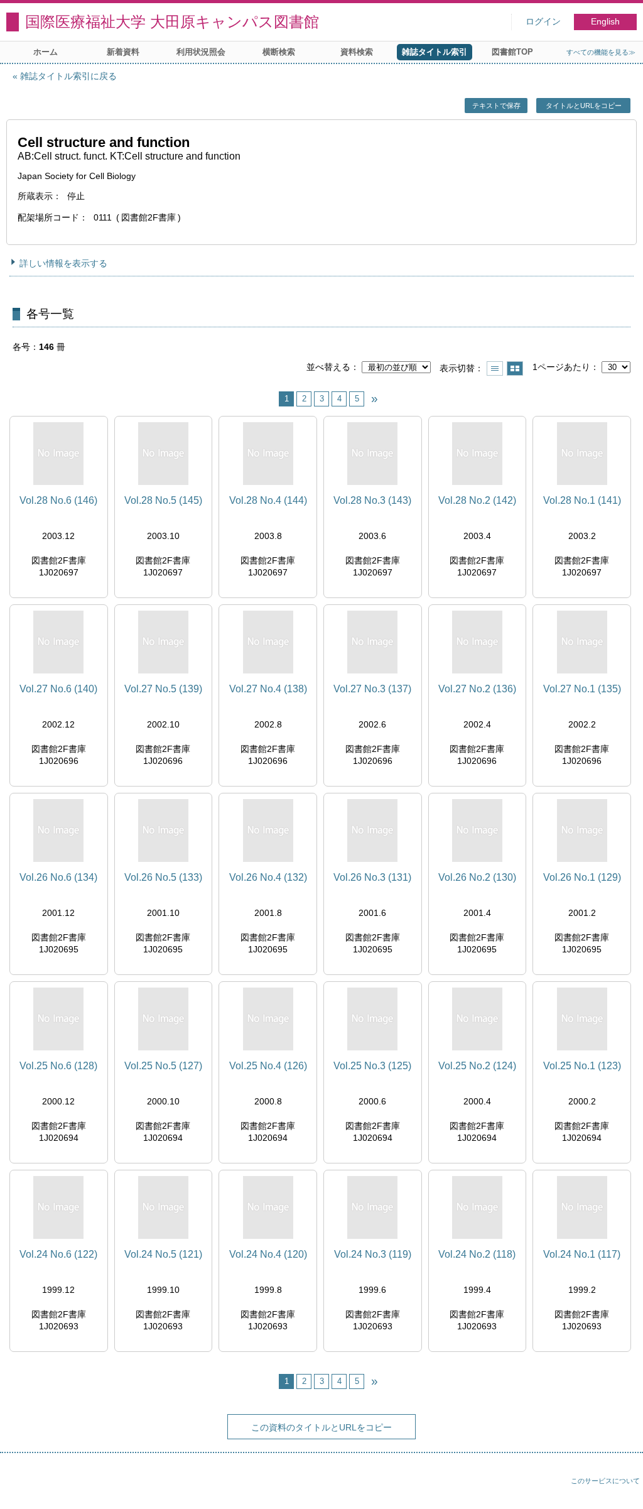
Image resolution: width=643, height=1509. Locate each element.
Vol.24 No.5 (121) (163, 1254)
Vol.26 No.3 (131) (372, 877)
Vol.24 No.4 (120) (268, 1254)
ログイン (543, 21)
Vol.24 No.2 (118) (477, 1254)
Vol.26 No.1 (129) (582, 877)
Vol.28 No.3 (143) (372, 500)
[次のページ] (374, 398)
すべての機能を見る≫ (600, 52)
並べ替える (328, 367)
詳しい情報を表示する (63, 263)
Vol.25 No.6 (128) (58, 1065)
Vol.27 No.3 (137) (372, 689)
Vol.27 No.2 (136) (477, 689)
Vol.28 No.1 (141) (582, 500)
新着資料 (123, 52)
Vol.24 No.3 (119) (372, 1254)
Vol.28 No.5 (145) (163, 500)
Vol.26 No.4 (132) (268, 877)
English (605, 21)
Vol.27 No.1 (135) (582, 689)
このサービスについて (605, 1480)
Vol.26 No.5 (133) (163, 877)
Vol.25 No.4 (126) (268, 1065)
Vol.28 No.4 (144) (268, 500)
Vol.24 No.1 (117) (581, 1254)
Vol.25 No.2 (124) (477, 1065)
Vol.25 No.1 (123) (582, 1065)
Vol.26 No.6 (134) (58, 877)
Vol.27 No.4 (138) (268, 689)
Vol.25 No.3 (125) (372, 1065)
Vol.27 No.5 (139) (163, 689)
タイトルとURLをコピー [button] (584, 105)
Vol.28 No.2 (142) (477, 500)
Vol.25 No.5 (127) (163, 1065)
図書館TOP (512, 52)
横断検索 (278, 52)
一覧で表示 (495, 368)
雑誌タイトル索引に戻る (68, 76)
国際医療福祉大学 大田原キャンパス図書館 (172, 21)
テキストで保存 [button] (496, 105)
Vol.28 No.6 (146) (58, 500)
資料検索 (356, 52)
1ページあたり (561, 367)
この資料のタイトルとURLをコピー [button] (321, 1427)
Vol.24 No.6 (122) (58, 1254)
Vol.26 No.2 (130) (477, 877)
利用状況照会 (200, 52)
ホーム (45, 52)
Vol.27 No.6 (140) (58, 689)
